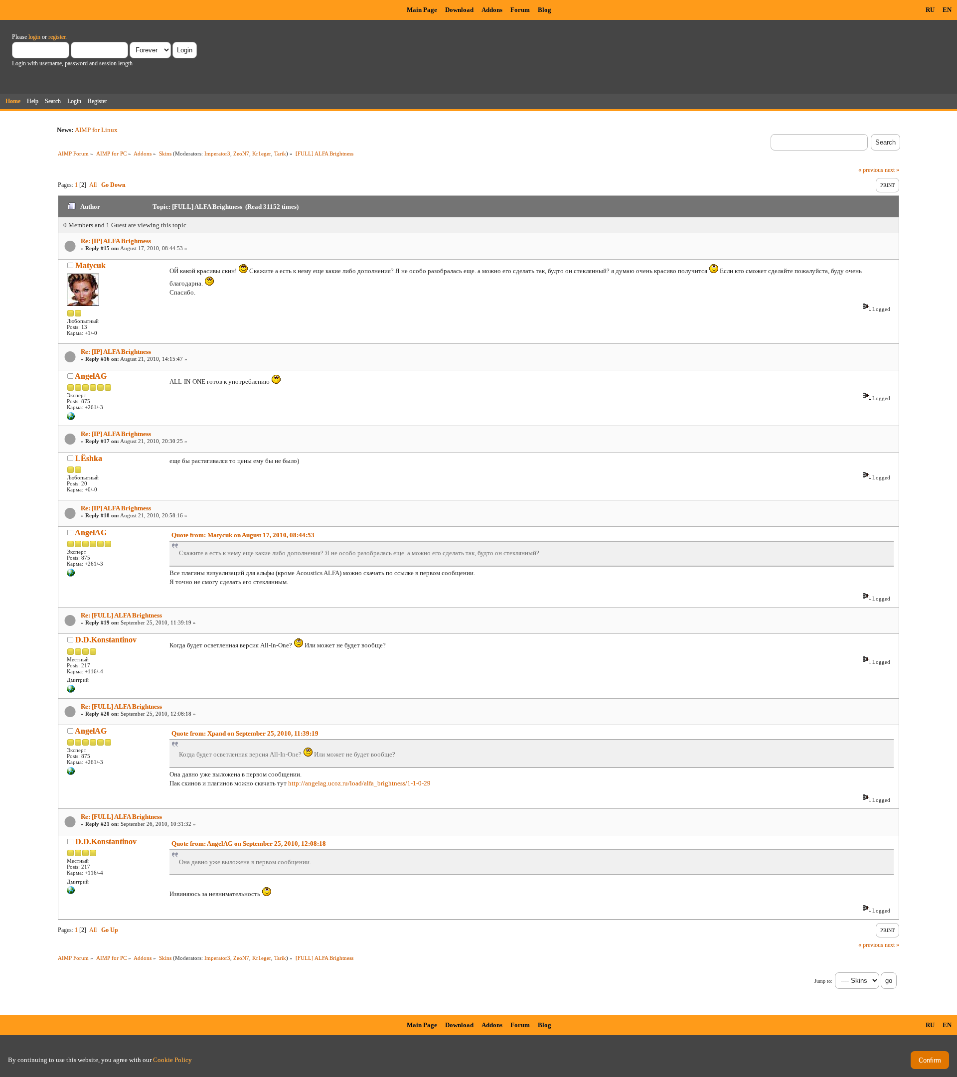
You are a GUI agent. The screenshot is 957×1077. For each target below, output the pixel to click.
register (56, 36)
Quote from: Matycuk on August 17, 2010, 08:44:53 (243, 535)
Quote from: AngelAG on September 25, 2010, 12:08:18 (248, 843)
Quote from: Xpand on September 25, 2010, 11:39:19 (245, 733)
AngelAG (91, 376)
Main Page (422, 9)
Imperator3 (217, 153)
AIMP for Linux (96, 130)
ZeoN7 (241, 153)
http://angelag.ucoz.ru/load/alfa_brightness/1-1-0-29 (359, 783)
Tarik (280, 153)
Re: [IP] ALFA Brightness (116, 241)
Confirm (930, 1060)
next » (892, 169)
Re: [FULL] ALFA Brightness (121, 615)
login (34, 36)
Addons (491, 9)
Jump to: (823, 981)
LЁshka (88, 458)
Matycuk (90, 265)
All (93, 184)
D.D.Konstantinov (106, 639)
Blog (544, 9)
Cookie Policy (172, 1060)
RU (930, 9)
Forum (520, 9)
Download (459, 9)
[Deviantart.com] (71, 691)
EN (947, 9)
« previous (870, 169)
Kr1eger (261, 153)
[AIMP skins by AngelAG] (71, 418)
